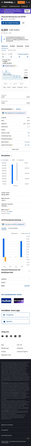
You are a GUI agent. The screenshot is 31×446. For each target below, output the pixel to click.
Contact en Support (22, 351)
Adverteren (20, 348)
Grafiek (12, 46)
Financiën (20, 46)
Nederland (24, 6)
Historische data (12, 50)
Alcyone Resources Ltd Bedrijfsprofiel (10, 271)
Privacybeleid (4, 430)
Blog (2, 345)
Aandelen (4, 6)
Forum (27, 46)
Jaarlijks (3, 228)
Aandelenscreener (14, 6)
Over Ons (19, 345)
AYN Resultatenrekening (11, 220)
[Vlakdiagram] (5, 54)
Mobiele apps (5, 348)
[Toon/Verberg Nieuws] (11, 54)
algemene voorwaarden (7, 424)
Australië (27, 285)
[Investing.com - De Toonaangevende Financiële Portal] (9, 2)
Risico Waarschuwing (6, 435)
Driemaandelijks (13, 228)
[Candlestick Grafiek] (3, 54)
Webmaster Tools (6, 355)
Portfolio (3, 351)
